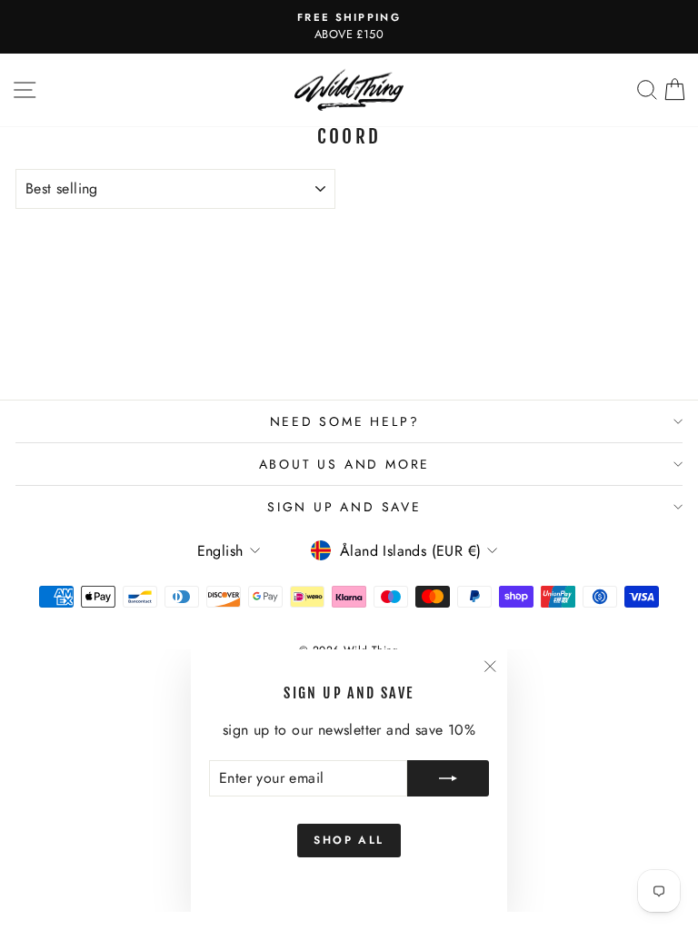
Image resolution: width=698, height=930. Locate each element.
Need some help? (345, 421)
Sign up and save (344, 507)
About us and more (345, 464)
